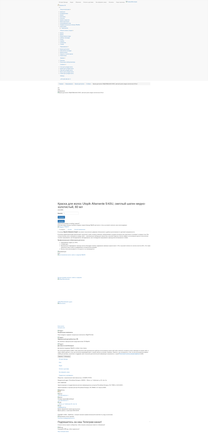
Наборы (62, 76)
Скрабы (62, 41)
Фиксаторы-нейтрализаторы (67, 62)
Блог (60, 362)
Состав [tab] (70, 229)
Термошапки (64, 28)
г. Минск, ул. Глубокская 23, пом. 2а (67, 404)
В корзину (61, 217)
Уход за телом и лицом (66, 30)
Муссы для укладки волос (67, 71)
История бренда (63, 359)
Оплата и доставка (64, 369)
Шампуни (62, 12)
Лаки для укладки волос (66, 70)
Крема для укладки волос (67, 68)
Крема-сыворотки (64, 20)
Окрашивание (64, 46)
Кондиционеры (64, 13)
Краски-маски (63, 52)
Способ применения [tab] (79, 229)
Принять (60, 356)
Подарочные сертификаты (66, 375)
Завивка (62, 58)
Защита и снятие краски (66, 54)
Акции (60, 365)
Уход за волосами (65, 9)
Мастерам (134, 2)
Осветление (63, 55)
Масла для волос (64, 21)
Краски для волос (64, 49)
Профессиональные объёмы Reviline (70, 25)
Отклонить (67, 356)
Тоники (62, 44)
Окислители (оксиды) (65, 50)
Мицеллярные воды (65, 36)
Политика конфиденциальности (66, 418)
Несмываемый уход (65, 23)
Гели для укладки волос (66, 67)
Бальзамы (62, 16)
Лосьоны (62, 18)
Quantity (60, 213)
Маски (61, 15)
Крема (62, 33)
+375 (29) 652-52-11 (65, 79)
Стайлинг (62, 64)
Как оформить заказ (64, 372)
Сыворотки (63, 42)
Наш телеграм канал (63, 431)
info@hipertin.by (62, 407)
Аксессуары (63, 26)
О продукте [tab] (62, 229)
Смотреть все (61, 327)
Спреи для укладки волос (67, 73)
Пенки (61, 39)
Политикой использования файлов (129, 354)
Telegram (66, 226)
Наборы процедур (65, 37)
